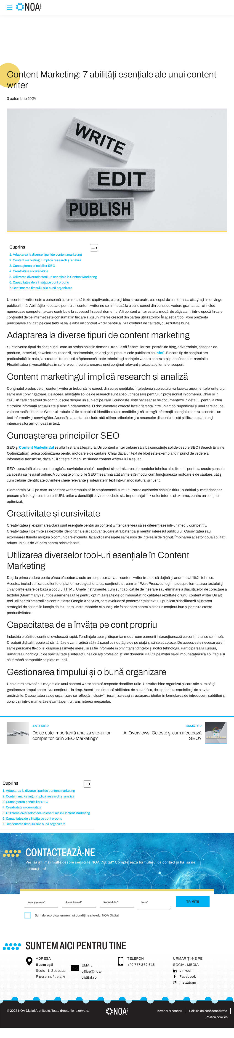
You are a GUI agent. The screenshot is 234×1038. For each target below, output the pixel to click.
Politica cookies (217, 1017)
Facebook (187, 976)
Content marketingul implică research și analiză (47, 260)
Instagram (187, 982)
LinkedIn (186, 970)
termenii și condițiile (74, 915)
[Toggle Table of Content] (92, 248)
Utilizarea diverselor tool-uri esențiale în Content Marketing (55, 277)
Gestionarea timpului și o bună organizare (42, 288)
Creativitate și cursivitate (30, 271)
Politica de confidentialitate (208, 1011)
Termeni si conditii (169, 1011)
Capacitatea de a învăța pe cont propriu (41, 282)
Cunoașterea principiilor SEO (34, 265)
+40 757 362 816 (141, 965)
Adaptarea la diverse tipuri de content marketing (47, 254)
